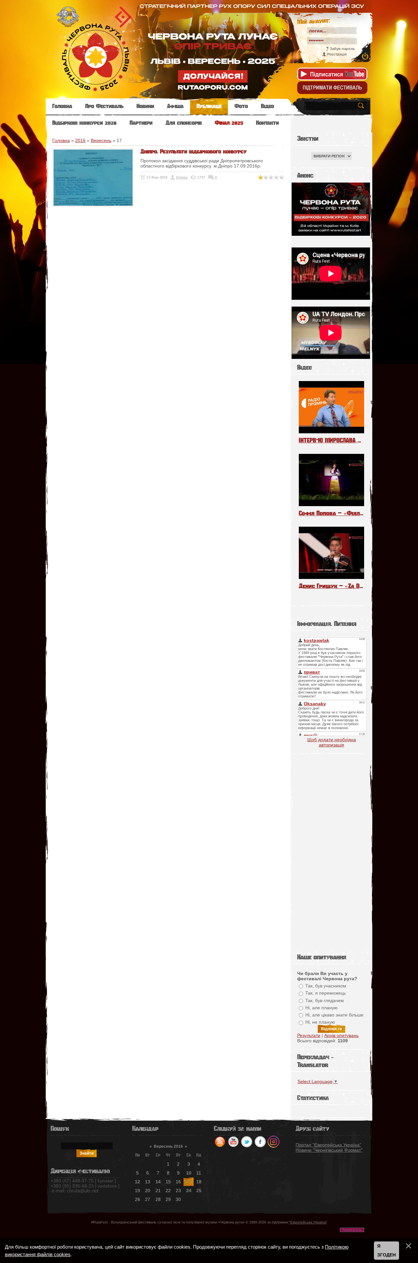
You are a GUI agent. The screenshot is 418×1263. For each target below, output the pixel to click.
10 (188, 1172)
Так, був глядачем (324, 1000)
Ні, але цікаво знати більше (334, 1014)
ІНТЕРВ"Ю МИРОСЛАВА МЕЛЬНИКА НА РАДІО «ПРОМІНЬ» (331, 440)
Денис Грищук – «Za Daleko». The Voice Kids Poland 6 (331, 586)
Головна (61, 140)
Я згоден (386, 1250)
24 (188, 1190)
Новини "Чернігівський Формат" (329, 1150)
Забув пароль (342, 49)
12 (137, 1181)
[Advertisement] (331, 852)
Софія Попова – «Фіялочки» (331, 513)
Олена (181, 177)
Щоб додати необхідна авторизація (331, 742)
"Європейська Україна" (308, 1222)
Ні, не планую (320, 1022)
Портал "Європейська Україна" (328, 1144)
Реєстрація (336, 54)
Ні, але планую (321, 1007)
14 (158, 1181)
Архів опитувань (341, 1035)
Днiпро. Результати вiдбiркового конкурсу (193, 151)
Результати (308, 1035)
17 (188, 1181)
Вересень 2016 (168, 1146)
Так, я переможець (325, 993)
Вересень (101, 140)
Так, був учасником (325, 985)
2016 (80, 140)
